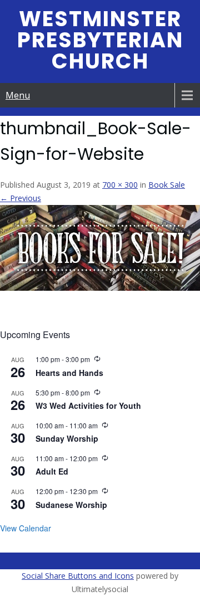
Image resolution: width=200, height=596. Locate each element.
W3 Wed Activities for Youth (88, 405)
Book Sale (166, 184)
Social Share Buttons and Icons (78, 575)
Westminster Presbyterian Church (100, 40)
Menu (18, 95)
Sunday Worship (67, 438)
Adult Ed (52, 471)
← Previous (20, 198)
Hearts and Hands (69, 372)
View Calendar (25, 528)
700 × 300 (120, 184)
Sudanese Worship (71, 504)
